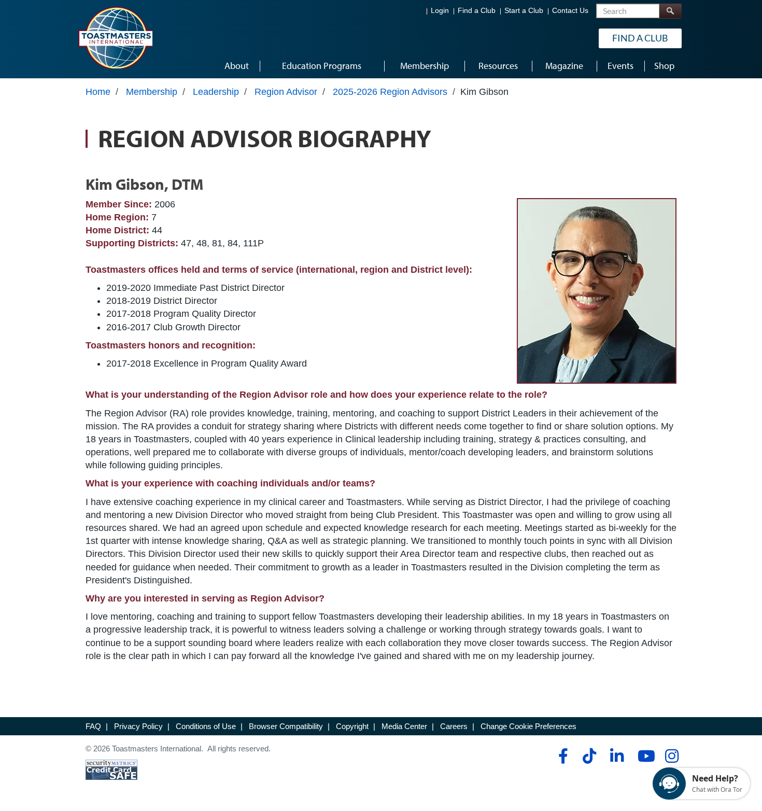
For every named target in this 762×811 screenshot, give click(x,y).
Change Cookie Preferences (528, 726)
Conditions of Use (206, 726)
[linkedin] (616, 756)
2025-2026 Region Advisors (390, 92)
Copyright (352, 726)
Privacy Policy (138, 726)
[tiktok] (589, 756)
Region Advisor (286, 92)
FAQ (93, 726)
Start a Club (523, 11)
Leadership (216, 92)
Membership (151, 92)
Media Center (404, 726)
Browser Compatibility (286, 726)
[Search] (670, 11)
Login (440, 11)
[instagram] (671, 756)
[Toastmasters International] (115, 37)
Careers (454, 726)
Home (98, 92)
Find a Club (477, 11)
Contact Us (570, 11)
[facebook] (561, 756)
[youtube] (644, 756)
